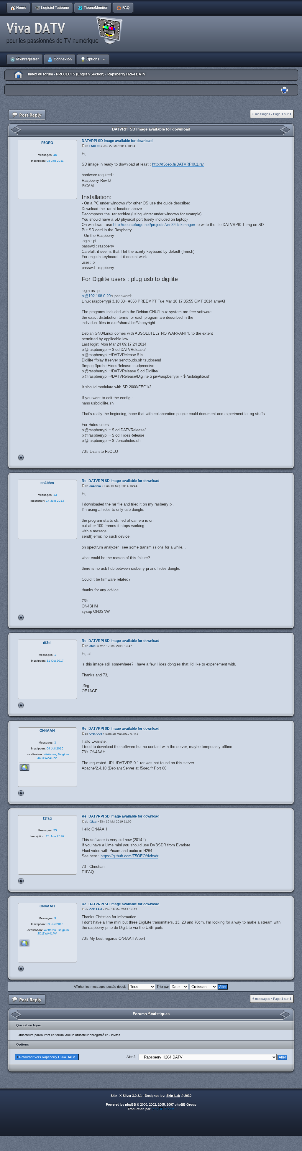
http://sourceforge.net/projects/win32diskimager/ (154, 224)
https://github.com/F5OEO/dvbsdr (129, 856)
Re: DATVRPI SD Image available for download (120, 481)
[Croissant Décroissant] (209, 986)
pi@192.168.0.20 (96, 296)
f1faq (92, 821)
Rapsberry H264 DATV (126, 74)
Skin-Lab (173, 1095)
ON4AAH (95, 733)
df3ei (92, 646)
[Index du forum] (66, 31)
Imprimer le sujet (284, 90)
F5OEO (94, 146)
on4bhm (95, 486)
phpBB (130, 1104)
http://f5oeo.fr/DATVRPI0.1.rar (178, 164)
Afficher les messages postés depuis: (101, 986)
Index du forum (40, 74)
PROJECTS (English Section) (80, 74)
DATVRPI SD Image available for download (151, 129)
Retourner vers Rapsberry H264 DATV (47, 1057)
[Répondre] (27, 115)
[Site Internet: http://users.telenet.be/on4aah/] (24, 767)
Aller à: (131, 1056)
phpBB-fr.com (163, 1109)
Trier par (163, 986)
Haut (21, 457)
